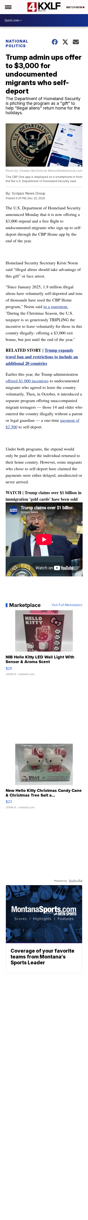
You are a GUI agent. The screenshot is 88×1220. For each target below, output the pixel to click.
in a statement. (55, 306)
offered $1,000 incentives (27, 380)
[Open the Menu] (8, 7)
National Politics (17, 43)
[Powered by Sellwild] (75, 881)
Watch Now (74, 7)
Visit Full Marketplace (67, 605)
